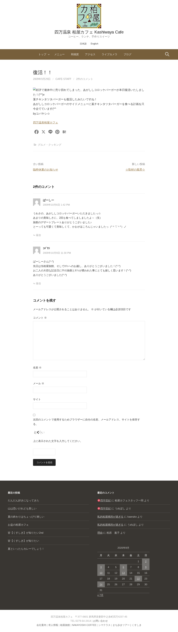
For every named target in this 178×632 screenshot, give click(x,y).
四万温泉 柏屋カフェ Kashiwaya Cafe (89, 32)
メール (38, 383)
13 (123, 572)
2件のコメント (84, 78)
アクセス (90, 54)
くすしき (136, 625)
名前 (37, 367)
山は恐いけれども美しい (22, 508)
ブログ (127, 54)
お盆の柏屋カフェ (18, 524)
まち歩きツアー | (122, 625)
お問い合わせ (100, 620)
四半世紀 (105, 500)
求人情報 (53, 625)
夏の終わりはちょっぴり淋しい (26, 516)
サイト (37, 399)
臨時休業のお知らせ (45, 169)
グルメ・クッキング (49, 144)
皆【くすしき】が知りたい (23, 540)
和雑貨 (75, 54)
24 (101, 584)
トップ (42, 54)
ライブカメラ (109, 54)
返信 (38, 235)
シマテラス (104, 625)
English (94, 43)
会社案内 (41, 625)
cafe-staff (63, 78)
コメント (40, 317)
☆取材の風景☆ (135, 169)
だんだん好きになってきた (23, 500)
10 (101, 572)
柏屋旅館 (65, 625)
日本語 (83, 43)
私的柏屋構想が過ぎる (110, 516)
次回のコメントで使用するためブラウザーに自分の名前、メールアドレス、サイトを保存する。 (86, 422)
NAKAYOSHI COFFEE (84, 625)
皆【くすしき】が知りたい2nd (25, 532)
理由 (100, 532)
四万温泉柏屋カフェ (45, 122)
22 (138, 578)
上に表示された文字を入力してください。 (58, 440)
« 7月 (100, 595)
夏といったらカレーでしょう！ (26, 548)
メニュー (59, 54)
